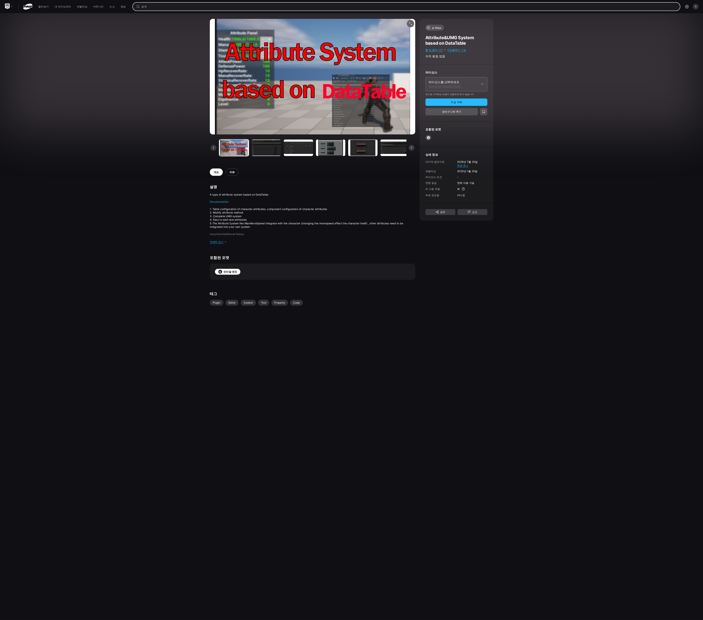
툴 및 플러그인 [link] (434, 49)
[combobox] (408, 6)
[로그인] (696, 7)
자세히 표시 (216, 241)
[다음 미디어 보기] (411, 148)
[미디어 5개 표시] (395, 148)
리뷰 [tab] (232, 172)
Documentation (219, 201)
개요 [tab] (216, 172)
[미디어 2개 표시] (298, 148)
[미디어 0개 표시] (234, 148)
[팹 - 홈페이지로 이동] (27, 7)
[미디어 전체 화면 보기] (410, 23)
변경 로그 (462, 165)
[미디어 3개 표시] (330, 148)
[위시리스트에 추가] (483, 111)
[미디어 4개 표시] (362, 148)
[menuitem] (43, 7)
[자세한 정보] (463, 189)
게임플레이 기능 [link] (456, 49)
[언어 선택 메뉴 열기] (687, 7)
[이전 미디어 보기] (213, 148)
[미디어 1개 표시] (266, 148)
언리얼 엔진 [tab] (230, 271)
